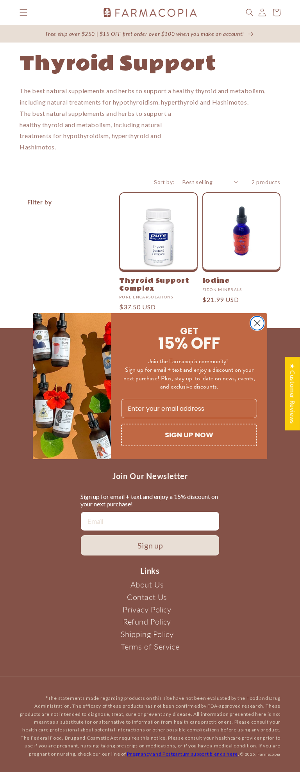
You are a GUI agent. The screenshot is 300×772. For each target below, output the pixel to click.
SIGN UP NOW (189, 435)
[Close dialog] (257, 323)
